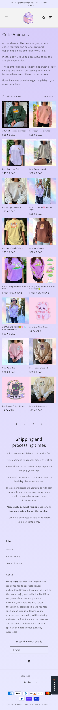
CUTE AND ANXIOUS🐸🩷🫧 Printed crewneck (14, 328)
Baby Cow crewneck (37, 169)
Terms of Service (14, 563)
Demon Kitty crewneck (39, 406)
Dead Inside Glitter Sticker (13, 406)
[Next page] (41, 423)
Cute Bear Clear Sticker (39, 327)
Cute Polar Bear (8, 368)
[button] (6, 17)
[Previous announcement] (5, 4)
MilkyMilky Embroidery (24, 704)
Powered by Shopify (41, 704)
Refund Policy (13, 556)
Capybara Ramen (36, 248)
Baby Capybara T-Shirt (11, 169)
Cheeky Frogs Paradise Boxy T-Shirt (15, 287)
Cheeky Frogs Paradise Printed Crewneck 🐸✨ (42, 287)
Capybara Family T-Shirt (12, 248)
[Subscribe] (44, 650)
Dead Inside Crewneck (38, 368)
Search (9, 549)
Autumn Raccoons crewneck (14, 131)
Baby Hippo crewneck (11, 207)
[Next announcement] (52, 4)
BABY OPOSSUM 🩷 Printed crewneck (41, 208)
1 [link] (16, 423)
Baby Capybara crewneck (40, 131)
